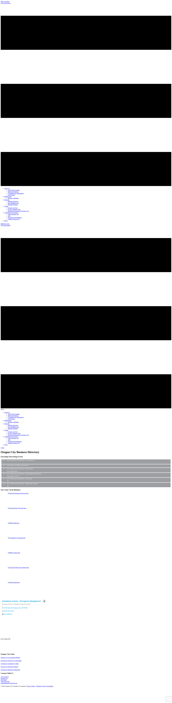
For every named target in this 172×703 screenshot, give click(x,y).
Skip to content (5, 1)
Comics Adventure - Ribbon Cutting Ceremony (18, 465)
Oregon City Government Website (10, 657)
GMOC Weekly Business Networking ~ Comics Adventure (20, 460)
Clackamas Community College (10, 663)
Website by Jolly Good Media (44, 686)
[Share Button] (44, 601)
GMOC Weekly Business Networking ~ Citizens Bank (19, 478)
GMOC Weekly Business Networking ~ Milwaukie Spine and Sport (22, 483)
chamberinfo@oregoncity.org (9, 683)
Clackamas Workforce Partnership (10, 670)
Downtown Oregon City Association (11, 660)
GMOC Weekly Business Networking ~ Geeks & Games (20, 469)
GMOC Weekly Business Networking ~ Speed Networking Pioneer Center (24, 474)
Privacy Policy (31, 686)
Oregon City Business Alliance (9, 666)
